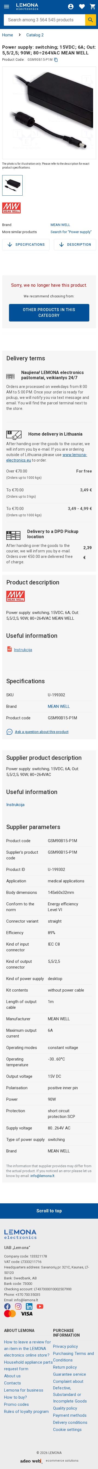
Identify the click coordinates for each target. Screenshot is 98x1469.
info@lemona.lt (42, 1176)
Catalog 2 (35, 35)
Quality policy (65, 1408)
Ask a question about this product (42, 732)
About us (12, 1376)
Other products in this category (49, 313)
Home (7, 35)
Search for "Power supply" (71, 232)
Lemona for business (23, 1390)
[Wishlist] (82, 6)
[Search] (90, 20)
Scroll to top (49, 1210)
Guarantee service (69, 1374)
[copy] (56, 59)
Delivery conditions (70, 1422)
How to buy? (15, 1397)
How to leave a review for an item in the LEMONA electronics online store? (27, 1349)
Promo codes (16, 1404)
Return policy (65, 1367)
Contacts (12, 1383)
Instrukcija (23, 650)
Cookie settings (67, 1429)
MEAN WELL (60, 225)
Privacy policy (65, 1346)
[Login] (70, 6)
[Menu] (6, 6)
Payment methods (70, 1415)
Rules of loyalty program (26, 1411)
